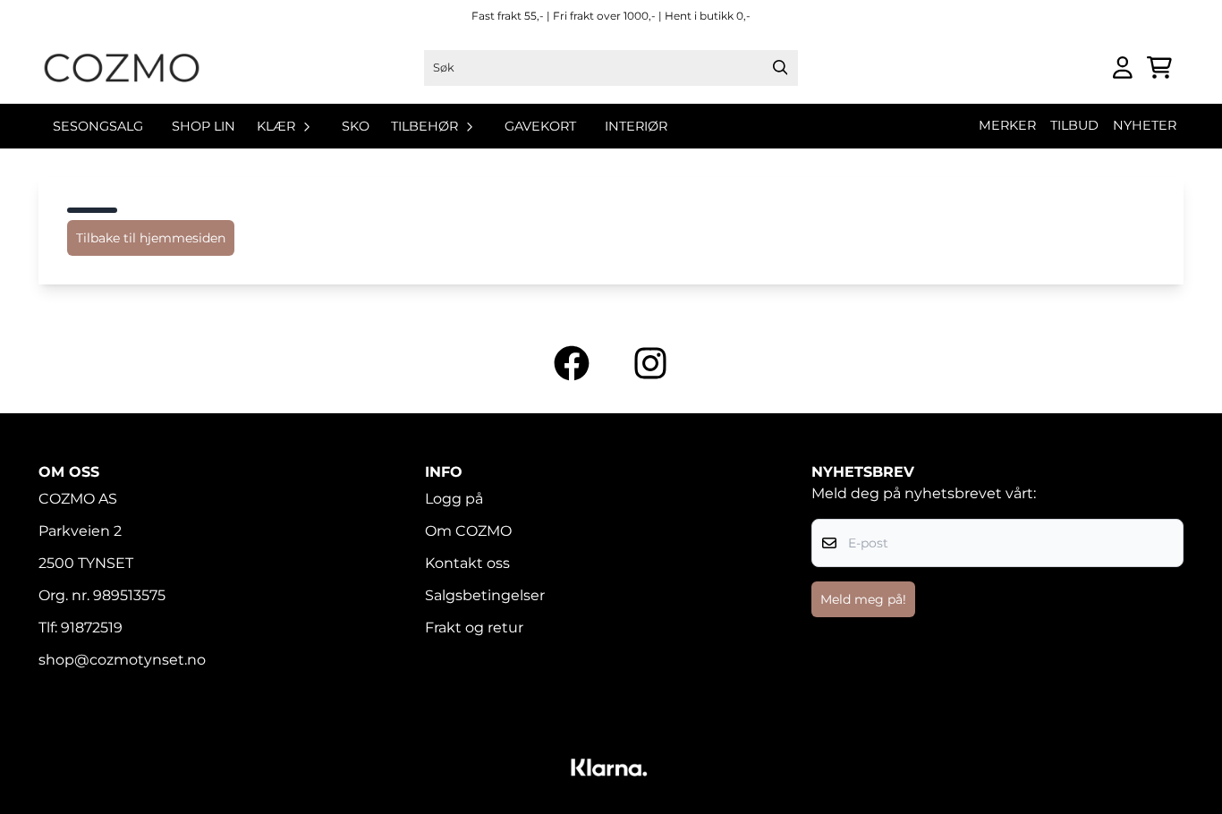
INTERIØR (636, 126)
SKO (355, 126)
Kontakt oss (467, 563)
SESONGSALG (98, 126)
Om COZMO (468, 530)
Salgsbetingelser (485, 595)
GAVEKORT (540, 126)
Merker (1007, 125)
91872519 (92, 627)
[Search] (780, 68)
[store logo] (121, 67)
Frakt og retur (474, 627)
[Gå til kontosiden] (1123, 67)
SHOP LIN (203, 126)
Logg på (454, 498)
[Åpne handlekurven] (1159, 67)
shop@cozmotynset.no (122, 659)
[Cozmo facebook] (571, 363)
